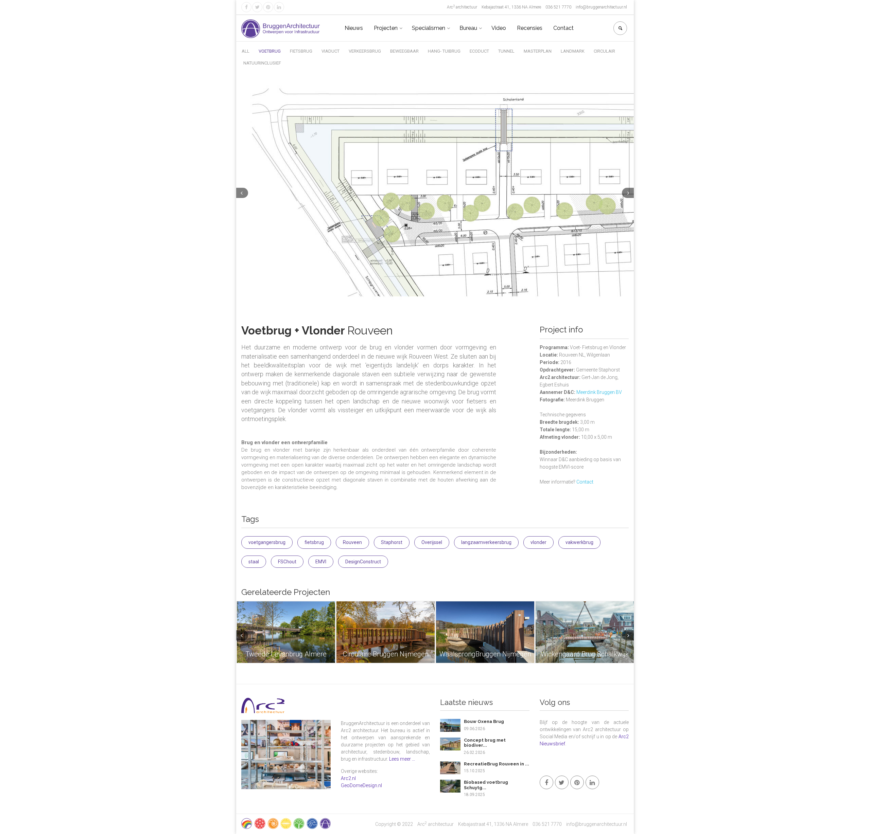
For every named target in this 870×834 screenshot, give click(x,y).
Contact (563, 28)
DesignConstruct (363, 561)
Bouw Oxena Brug (484, 721)
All (245, 51)
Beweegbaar (404, 51)
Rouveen (352, 542)
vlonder (538, 542)
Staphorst (391, 542)
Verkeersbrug (365, 51)
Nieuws (354, 28)
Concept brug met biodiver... (485, 743)
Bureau (468, 28)
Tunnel (506, 51)
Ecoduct (479, 51)
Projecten (386, 28)
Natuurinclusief (262, 63)
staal (253, 561)
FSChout (287, 561)
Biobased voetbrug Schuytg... (486, 785)
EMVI (320, 561)
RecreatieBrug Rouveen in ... (496, 763)
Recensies (529, 28)
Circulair (604, 51)
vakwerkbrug (579, 542)
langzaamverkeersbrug (486, 542)
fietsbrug (314, 542)
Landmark (573, 51)
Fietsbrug (301, 51)
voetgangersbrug (266, 542)
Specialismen (428, 28)
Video (498, 28)
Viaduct (330, 51)
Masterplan (538, 51)
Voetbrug (270, 51)
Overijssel (431, 542)
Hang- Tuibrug (444, 51)
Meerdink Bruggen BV (599, 392)
